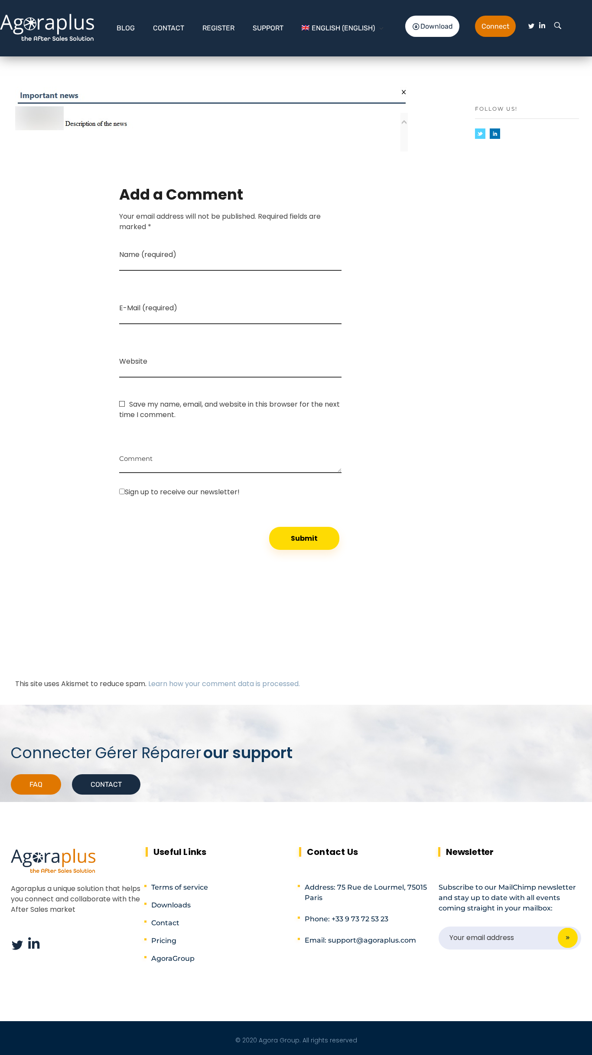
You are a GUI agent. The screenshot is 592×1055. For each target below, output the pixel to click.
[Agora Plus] (47, 26)
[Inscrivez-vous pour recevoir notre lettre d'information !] (230, 491)
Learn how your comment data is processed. (224, 684)
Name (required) (147, 255)
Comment (136, 455)
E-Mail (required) (148, 308)
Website (133, 361)
